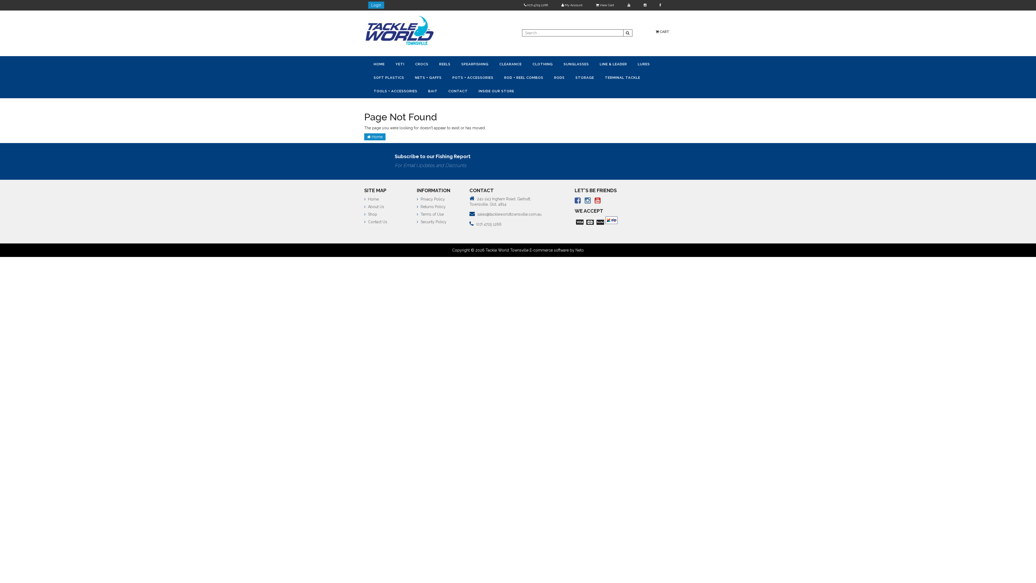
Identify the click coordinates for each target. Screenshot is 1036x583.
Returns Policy (433, 205)
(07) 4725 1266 (537, 5)
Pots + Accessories (503, 77)
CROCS (427, 64)
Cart (664, 32)
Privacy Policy (432, 197)
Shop (372, 213)
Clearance (522, 64)
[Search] (627, 32)
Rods (594, 77)
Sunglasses (592, 64)
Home (380, 64)
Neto (579, 248)
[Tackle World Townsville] (399, 30)
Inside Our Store (552, 90)
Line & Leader (631, 64)
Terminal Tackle (392, 90)
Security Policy (433, 220)
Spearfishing (484, 64)
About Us (375, 205)
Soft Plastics (415, 77)
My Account (573, 5)
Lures (381, 77)
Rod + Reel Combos (556, 77)
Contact (512, 90)
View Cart (606, 5)
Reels (452, 64)
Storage (621, 77)
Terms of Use (432, 213)
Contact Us (377, 220)
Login (376, 5)
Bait (484, 90)
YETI (403, 64)
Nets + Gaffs (456, 77)
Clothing (557, 64)
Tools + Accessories (445, 90)
